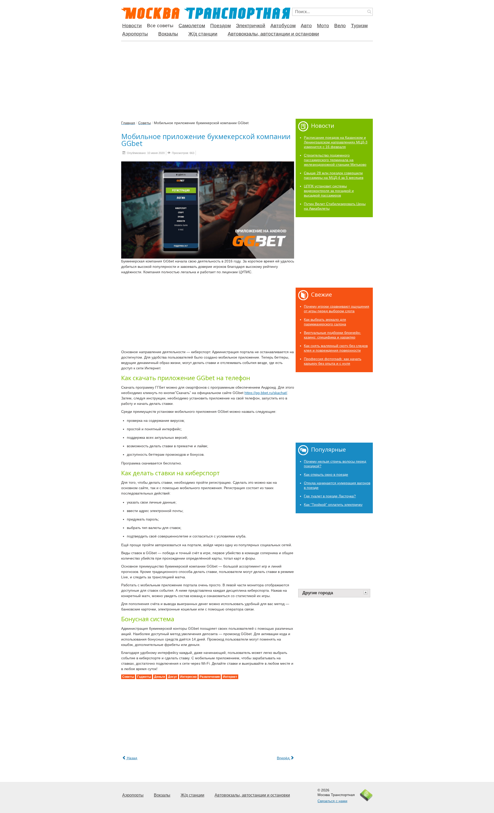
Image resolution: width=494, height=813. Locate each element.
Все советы (160, 25)
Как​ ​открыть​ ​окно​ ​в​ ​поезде (326, 474)
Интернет (230, 677)
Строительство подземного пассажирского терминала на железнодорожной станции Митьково (335, 160)
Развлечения (210, 677)
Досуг (172, 677)
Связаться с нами (332, 801)
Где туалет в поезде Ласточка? (330, 496)
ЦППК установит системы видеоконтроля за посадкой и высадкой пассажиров (329, 190)
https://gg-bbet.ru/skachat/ (265, 393)
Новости (132, 25)
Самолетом (192, 25)
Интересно (188, 677)
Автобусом (283, 25)
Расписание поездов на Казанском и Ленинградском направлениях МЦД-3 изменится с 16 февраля (335, 142)
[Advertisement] (247, 78)
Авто (306, 25)
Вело (340, 25)
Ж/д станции (202, 33)
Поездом (220, 25)
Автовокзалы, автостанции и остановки (273, 33)
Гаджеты (144, 677)
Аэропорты (135, 33)
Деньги (159, 677)
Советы (128, 677)
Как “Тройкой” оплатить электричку (333, 505)
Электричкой (250, 25)
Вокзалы (168, 33)
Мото (323, 25)
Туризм (359, 25)
